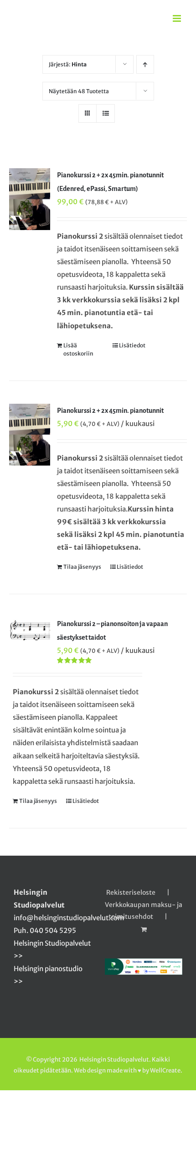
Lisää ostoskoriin (78, 349)
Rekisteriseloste (130, 892)
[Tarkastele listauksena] (105, 113)
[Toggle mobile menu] (177, 18)
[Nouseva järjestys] (145, 64)
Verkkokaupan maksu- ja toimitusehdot (143, 911)
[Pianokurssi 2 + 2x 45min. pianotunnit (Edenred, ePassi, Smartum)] (29, 199)
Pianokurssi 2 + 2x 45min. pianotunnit (110, 410)
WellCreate (165, 1070)
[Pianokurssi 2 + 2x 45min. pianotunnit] (29, 435)
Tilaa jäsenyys (82, 566)
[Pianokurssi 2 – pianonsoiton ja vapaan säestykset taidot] (29, 631)
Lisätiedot (132, 345)
